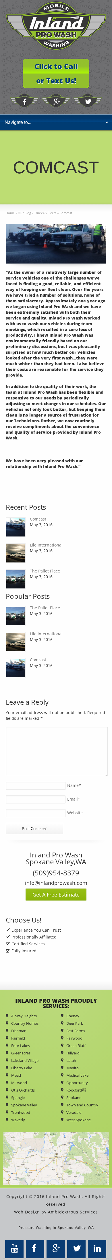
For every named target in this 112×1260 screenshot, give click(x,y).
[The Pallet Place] (16, 579)
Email (73, 799)
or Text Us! (56, 80)
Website (75, 812)
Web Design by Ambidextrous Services (56, 1212)
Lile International (46, 545)
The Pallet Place (45, 571)
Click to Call (56, 66)
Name (74, 785)
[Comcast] (56, 244)
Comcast (38, 519)
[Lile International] (16, 553)
